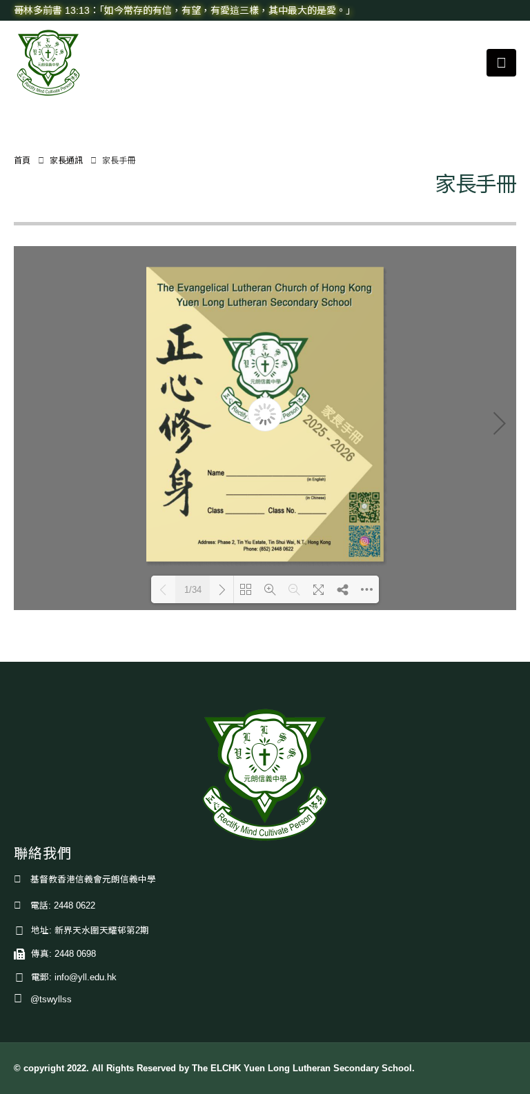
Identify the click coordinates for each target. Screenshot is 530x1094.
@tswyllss (51, 999)
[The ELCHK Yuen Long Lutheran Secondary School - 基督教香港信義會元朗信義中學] (48, 62)
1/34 (193, 590)
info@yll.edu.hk (86, 977)
